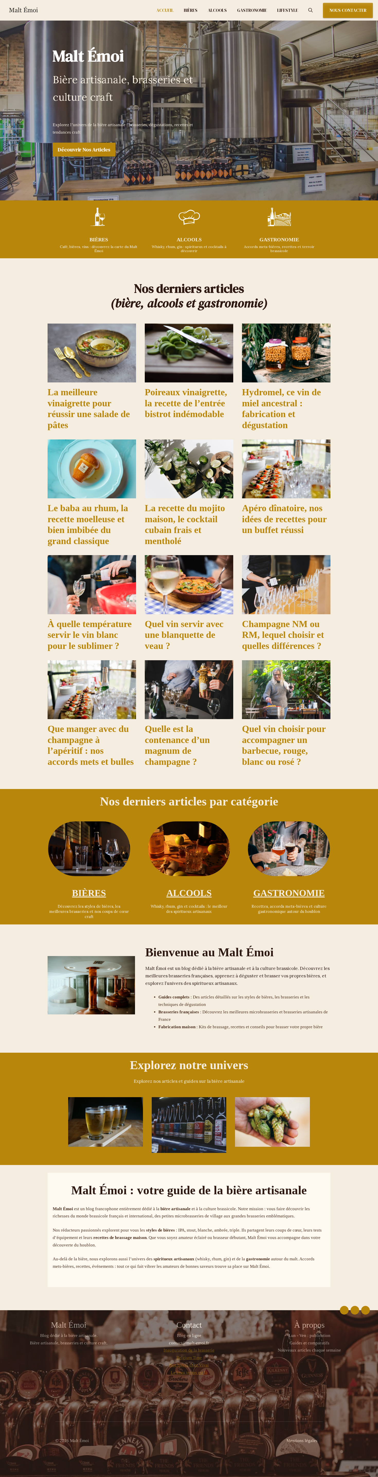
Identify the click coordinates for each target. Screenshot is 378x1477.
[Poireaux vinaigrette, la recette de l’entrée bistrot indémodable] (189, 378)
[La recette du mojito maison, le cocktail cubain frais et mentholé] (189, 494)
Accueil (165, 10)
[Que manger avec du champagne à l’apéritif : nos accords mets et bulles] (92, 715)
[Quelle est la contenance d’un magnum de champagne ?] (189, 715)
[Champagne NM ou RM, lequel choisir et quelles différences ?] (286, 610)
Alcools (217, 10)
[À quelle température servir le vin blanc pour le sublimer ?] (92, 610)
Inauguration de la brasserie (189, 1350)
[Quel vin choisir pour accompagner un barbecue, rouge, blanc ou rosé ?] (286, 715)
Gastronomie (252, 10)
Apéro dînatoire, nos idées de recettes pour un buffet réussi (284, 519)
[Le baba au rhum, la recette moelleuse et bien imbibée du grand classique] (92, 494)
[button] (310, 10)
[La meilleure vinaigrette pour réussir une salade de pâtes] (92, 378)
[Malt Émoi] (33, 10)
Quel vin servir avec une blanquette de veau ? (184, 635)
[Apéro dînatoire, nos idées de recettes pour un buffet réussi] (286, 494)
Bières (190, 10)
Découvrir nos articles (84, 149)
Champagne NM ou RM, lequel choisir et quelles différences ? (283, 635)
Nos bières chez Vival (189, 1365)
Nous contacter (347, 10)
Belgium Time (189, 1357)
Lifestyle (287, 10)
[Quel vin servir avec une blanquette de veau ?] (189, 610)
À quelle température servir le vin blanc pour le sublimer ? (90, 635)
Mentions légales (302, 1440)
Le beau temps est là (189, 1372)
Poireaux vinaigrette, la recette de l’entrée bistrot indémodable (186, 403)
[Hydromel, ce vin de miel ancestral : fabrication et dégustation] (286, 378)
